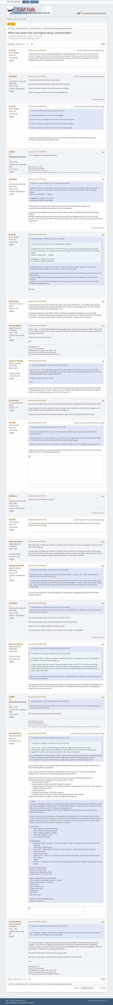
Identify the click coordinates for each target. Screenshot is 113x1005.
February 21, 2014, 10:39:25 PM (37, 106)
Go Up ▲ (104, 1000)
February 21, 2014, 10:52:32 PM (37, 179)
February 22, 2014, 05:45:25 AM (37, 423)
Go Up (10, 979)
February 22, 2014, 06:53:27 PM (37, 603)
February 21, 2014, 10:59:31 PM (37, 234)
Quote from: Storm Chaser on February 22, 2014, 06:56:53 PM (50, 701)
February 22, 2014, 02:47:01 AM (37, 361)
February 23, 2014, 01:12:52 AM (37, 921)
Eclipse (14, 76)
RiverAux (15, 301)
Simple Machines (20, 1000)
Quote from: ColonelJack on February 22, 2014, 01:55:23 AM (49, 365)
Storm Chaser (17, 361)
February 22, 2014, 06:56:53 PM (37, 644)
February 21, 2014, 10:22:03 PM (37, 50)
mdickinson (16, 733)
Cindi (13, 50)
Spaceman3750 (17, 565)
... (26, 44)
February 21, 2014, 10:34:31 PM (37, 76)
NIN (12, 152)
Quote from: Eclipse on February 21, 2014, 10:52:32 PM (47, 239)
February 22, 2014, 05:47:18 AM (37, 496)
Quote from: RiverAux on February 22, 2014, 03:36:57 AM (48, 427)
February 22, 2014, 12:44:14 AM (37, 301)
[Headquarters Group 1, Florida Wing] (10, 371)
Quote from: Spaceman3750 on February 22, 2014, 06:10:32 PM (50, 607)
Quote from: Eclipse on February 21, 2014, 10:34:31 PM (47, 111)
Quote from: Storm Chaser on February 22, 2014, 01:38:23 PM (50, 570)
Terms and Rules (96, 1000)
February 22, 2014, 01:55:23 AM (37, 325)
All (32, 44)
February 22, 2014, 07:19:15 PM (37, 697)
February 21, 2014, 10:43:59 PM (37, 152)
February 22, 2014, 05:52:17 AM (37, 519)
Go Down (11, 44)
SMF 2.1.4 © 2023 (10, 1000)
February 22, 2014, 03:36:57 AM (37, 400)
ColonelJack (16, 325)
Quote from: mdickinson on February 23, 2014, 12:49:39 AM (49, 926)
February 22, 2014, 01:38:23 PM (37, 541)
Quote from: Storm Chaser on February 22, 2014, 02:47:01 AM (50, 738)
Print (103, 44)
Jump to (76, 988)
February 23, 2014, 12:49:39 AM (37, 733)
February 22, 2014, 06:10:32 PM (37, 565)
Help (88, 1000)
